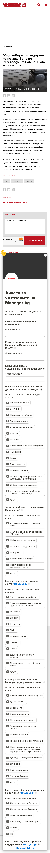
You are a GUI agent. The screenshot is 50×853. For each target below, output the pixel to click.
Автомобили (7, 46)
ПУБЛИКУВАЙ (34, 241)
